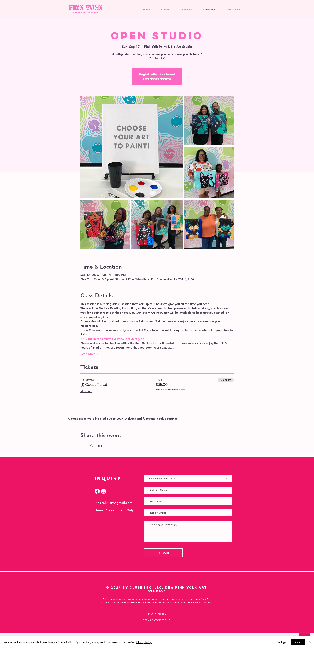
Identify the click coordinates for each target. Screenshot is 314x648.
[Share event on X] (91, 445)
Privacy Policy (144, 642)
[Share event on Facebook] (82, 445)
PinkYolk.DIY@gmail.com (113, 503)
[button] (187, 9)
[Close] (309, 642)
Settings (281, 642)
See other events (157, 78)
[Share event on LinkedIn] (100, 445)
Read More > (89, 354)
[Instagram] (103, 491)
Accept (298, 642)
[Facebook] (97, 491)
